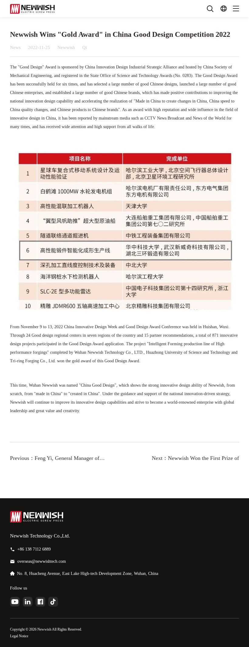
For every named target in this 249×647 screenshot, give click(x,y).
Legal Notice (19, 636)
